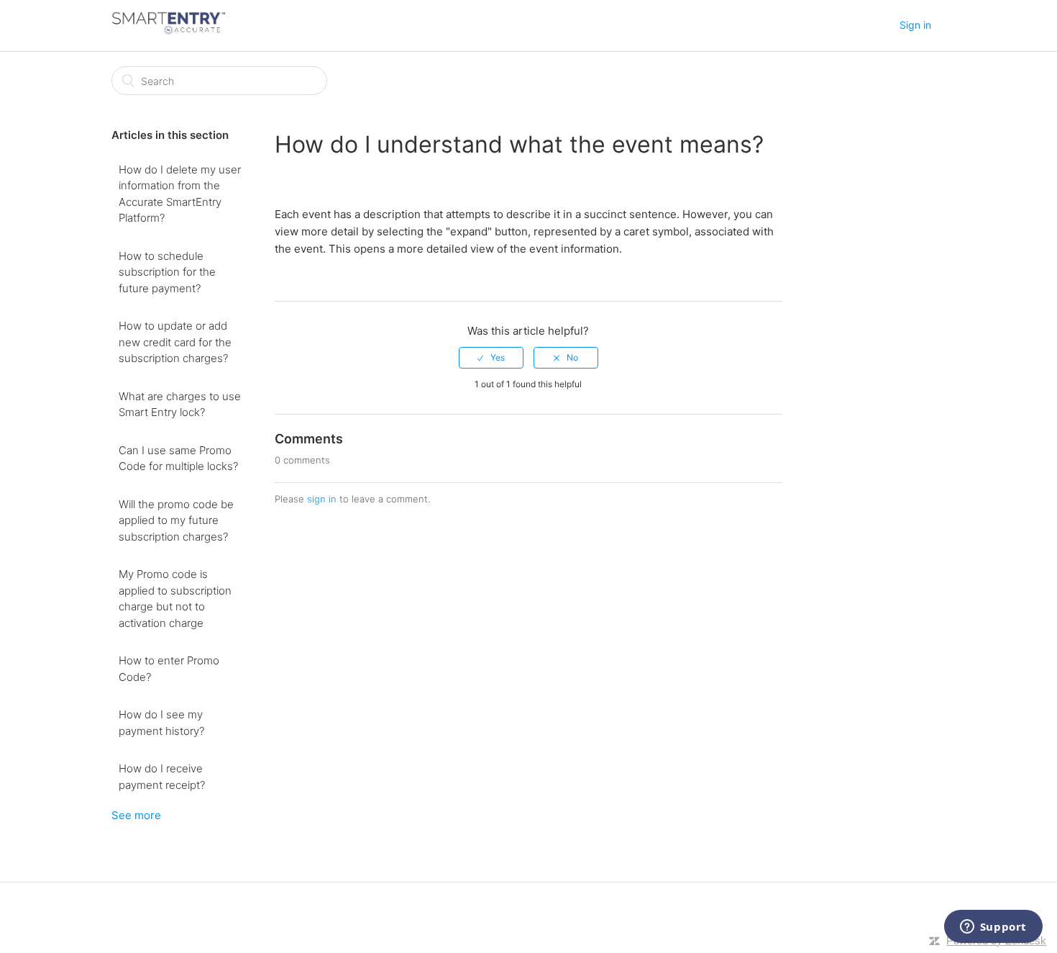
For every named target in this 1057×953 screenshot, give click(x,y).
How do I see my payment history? (161, 723)
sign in (322, 499)
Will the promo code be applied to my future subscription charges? (176, 520)
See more (136, 815)
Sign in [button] (915, 25)
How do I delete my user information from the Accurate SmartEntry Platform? (180, 194)
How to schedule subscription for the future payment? (167, 272)
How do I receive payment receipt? (162, 777)
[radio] (491, 358)
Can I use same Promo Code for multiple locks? (178, 458)
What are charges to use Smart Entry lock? (180, 404)
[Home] (168, 33)
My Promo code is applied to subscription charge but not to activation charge (175, 598)
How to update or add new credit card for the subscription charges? (175, 342)
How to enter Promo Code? (169, 669)
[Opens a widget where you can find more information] (993, 928)
